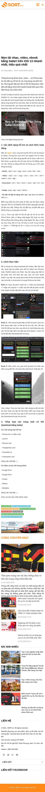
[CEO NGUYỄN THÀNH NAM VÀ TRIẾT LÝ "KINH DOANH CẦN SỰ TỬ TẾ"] (8, 614)
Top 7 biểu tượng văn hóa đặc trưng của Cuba (32, 681)
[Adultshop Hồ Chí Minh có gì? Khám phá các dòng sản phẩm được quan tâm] (8, 627)
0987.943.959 (13, 749)
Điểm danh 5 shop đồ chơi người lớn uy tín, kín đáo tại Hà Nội (33, 696)
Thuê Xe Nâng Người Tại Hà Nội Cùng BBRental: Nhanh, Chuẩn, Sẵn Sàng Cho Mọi (33, 668)
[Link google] (12, 754)
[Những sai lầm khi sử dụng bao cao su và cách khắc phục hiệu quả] (10, 709)
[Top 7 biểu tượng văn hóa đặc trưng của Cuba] (10, 685)
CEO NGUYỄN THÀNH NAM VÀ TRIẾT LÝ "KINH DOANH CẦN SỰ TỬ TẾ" (30, 613)
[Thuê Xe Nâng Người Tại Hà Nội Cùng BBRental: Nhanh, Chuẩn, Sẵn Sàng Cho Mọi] (10, 671)
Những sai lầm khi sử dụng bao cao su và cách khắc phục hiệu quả (30, 637)
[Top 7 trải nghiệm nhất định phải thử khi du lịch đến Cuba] (10, 657)
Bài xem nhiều (9, 647)
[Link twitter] (8, 754)
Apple (9, 153)
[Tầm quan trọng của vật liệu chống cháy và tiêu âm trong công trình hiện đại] (22, 558)
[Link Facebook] (3, 754)
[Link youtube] (16, 754)
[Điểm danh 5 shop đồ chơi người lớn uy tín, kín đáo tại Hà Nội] (8, 602)
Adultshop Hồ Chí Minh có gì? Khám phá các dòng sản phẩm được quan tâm (29, 625)
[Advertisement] (22, 32)
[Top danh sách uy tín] (12, 5)
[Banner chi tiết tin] (22, 527)
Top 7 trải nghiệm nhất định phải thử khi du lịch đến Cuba (32, 654)
